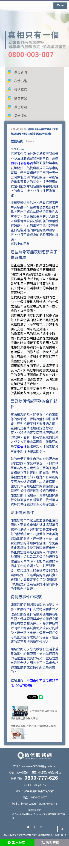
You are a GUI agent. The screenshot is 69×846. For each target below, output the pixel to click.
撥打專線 (52, 842)
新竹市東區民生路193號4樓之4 (39, 803)
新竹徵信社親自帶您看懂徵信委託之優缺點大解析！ (34, 714)
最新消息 (20, 116)
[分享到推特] (28, 827)
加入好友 (18, 842)
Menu (60, 5)
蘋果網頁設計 (34, 810)
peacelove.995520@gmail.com (38, 766)
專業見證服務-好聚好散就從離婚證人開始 (33, 726)
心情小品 (20, 81)
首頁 (13, 129)
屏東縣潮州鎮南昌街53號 (39, 791)
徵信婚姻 (20, 107)
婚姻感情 (20, 90)
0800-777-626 (41, 778)
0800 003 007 (39, 797)
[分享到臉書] (35, 827)
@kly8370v (40, 785)
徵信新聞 (20, 72)
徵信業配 (20, 98)
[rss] (41, 827)
